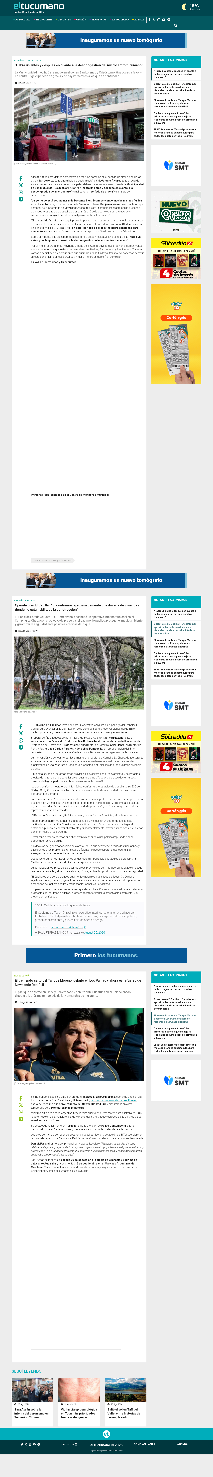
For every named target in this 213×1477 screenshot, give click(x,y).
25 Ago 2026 (23, 1404)
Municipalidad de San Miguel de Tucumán (53, 560)
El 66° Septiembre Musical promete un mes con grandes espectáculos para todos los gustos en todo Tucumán (175, 132)
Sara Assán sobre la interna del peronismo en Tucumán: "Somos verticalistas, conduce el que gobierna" (31, 1417)
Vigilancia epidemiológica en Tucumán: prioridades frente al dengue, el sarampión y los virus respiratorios (79, 1417)
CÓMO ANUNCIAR (144, 1444)
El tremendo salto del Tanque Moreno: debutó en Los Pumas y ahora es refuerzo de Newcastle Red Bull (175, 103)
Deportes (64, 19)
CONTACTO (67, 1444)
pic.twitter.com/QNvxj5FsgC (68, 927)
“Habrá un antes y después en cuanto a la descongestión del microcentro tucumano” (175, 74)
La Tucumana (120, 19)
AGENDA (182, 1444)
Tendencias (99, 19)
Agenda (139, 19)
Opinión (81, 19)
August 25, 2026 (94, 932)
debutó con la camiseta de (114, 1100)
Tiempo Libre (44, 19)
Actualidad (22, 19)
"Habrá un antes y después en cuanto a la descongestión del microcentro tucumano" (175, 614)
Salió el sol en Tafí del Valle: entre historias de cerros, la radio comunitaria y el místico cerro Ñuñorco (124, 1417)
